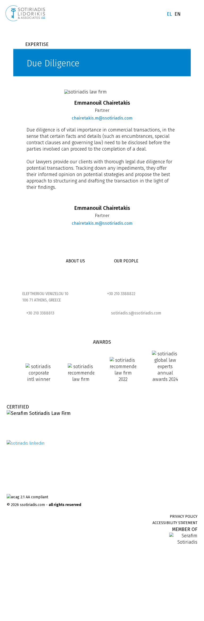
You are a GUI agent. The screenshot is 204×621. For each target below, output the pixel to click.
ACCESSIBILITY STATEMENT (174, 523)
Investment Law (131, 201)
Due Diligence (172, 201)
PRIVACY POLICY (183, 516)
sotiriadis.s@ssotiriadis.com (136, 313)
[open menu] (195, 14)
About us (75, 260)
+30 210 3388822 (121, 293)
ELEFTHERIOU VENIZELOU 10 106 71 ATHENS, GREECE (45, 297)
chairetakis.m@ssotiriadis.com (71, 118)
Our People (126, 260)
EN (178, 14)
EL (169, 14)
